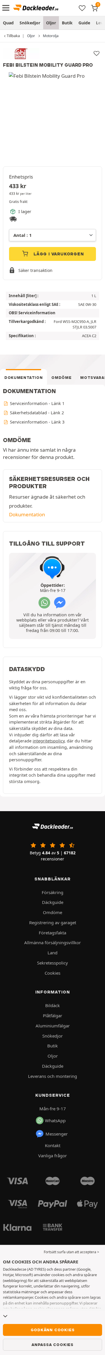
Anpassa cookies (53, 1344)
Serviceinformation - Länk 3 (36, 422)
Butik (67, 23)
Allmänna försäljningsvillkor (52, 942)
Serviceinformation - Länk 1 (36, 403)
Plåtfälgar (52, 1015)
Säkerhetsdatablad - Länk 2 (36, 412)
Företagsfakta (52, 933)
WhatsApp (55, 1120)
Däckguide (52, 902)
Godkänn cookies (53, 1329)
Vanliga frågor (52, 1155)
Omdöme (61, 377)
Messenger (57, 1134)
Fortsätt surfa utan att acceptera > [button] (71, 1251)
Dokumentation (23, 377)
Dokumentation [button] (27, 514)
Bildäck (52, 1005)
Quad (8, 23)
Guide (84, 23)
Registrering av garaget (52, 922)
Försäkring (52, 892)
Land (52, 953)
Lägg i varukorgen (58, 254)
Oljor (51, 23)
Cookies (52, 973)
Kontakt (52, 1145)
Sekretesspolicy (52, 963)
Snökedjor (30, 23)
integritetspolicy (48, 741)
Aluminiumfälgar (53, 1026)
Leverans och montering (52, 1076)
